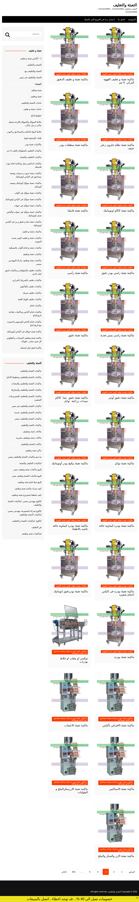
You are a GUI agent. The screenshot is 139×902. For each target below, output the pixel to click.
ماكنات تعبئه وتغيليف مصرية (29, 438)
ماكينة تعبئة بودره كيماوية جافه (116, 525)
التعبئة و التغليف (34, 65)
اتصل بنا (121, 19)
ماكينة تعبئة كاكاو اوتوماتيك (118, 210)
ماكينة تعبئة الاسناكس (121, 788)
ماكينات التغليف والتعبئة (31, 157)
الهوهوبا (38, 84)
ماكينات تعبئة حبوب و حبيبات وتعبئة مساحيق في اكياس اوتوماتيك (70, 652)
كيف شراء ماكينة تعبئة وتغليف (28, 488)
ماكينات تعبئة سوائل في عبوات (28, 205)
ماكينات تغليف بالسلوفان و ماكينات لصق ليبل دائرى (23, 272)
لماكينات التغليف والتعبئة (30, 463)
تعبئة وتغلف (36, 90)
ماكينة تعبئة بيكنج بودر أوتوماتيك (69, 463)
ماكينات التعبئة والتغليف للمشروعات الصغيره (25, 398)
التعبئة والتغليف (125, 5)
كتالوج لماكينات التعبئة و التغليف (27, 521)
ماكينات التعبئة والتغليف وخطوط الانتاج (24, 377)
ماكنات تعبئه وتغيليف (32, 431)
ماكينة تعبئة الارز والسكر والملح (116, 855)
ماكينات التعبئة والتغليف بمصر (28, 419)
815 (73, 872)
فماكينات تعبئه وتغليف (32, 534)
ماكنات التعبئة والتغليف (31, 444)
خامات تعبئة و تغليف (32, 109)
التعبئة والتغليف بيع (33, 71)
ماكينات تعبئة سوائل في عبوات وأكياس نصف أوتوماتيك (24, 214)
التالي (64, 872)
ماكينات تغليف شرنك (32, 293)
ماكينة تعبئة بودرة (124, 656)
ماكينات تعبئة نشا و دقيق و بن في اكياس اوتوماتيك (23, 223)
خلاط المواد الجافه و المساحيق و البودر (24, 132)
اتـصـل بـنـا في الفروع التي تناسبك (99, 19)
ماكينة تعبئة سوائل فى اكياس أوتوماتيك (24, 331)
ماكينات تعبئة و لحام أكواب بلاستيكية (25, 248)
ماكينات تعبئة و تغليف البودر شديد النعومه (117, 74)
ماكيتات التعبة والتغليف (31, 425)
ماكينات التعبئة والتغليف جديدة (28, 412)
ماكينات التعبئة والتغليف (31, 371)
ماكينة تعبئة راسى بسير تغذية (117, 335)
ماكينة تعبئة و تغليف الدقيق (72, 79)
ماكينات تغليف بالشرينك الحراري (27, 280)
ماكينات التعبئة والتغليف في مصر (27, 406)
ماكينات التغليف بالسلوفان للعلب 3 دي (24, 151)
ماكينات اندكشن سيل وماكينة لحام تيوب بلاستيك (24, 165)
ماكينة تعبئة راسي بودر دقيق (118, 272)
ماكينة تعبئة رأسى (77, 272)
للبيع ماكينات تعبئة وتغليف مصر (27, 469)
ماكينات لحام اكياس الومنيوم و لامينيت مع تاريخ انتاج (24, 323)
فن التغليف (37, 527)
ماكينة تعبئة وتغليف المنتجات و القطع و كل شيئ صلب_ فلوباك (24, 340)
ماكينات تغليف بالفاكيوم (31, 286)
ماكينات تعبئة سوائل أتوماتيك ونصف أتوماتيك (26, 185)
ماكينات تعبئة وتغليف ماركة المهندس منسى (25, 262)
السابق (132, 872)
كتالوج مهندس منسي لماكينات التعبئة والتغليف (25, 503)
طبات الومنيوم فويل (33, 138)
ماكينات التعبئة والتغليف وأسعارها (27, 390)
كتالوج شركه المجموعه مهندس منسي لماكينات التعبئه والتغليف (25, 513)
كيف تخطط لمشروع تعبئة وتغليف (27, 495)
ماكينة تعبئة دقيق (78, 335)
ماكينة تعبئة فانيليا (78, 210)
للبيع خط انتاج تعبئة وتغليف (30, 482)
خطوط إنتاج (36, 115)
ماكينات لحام (36, 305)
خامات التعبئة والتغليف (31, 103)
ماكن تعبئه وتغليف (33, 450)
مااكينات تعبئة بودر (33, 144)
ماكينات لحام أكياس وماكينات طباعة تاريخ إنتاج (25, 314)
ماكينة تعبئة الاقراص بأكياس (118, 725)
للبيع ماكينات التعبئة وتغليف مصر (27, 476)
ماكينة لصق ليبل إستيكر (31, 348)
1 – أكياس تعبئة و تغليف (31, 58)
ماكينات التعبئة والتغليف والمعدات (26, 383)
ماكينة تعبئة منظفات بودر (73, 144)
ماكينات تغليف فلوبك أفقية (30, 299)
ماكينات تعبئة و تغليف (32, 231)
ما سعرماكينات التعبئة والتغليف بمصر (25, 457)
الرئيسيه (132, 19)
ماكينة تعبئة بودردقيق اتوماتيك (71, 591)
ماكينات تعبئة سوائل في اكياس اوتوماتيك (23, 199)
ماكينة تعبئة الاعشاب (76, 725)
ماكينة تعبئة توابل (124, 463)
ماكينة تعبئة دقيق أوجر (121, 397)
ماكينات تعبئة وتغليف (32, 254)
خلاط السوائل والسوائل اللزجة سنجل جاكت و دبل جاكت (25, 124)
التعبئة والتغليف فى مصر (30, 77)
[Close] (137, 898)
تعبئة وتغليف (36, 96)
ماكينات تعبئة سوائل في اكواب (28, 193)
